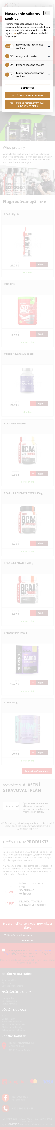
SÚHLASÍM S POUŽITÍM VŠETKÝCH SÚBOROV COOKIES (27, 104)
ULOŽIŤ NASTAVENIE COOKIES (27, 95)
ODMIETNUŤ (27, 87)
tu (14, 33)
